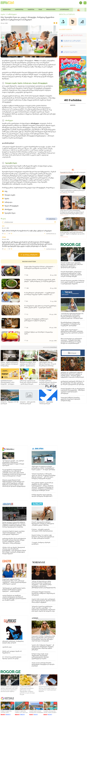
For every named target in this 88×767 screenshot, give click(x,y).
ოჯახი (3, 14)
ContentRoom (50, 347)
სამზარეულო (12, 14)
